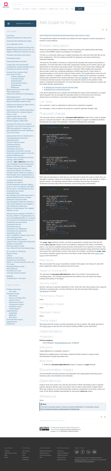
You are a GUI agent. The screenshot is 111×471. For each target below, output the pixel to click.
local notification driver (15, 44)
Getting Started (44, 453)
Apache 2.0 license (80, 459)
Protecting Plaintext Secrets (17, 61)
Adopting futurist (13, 140)
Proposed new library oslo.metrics (19, 55)
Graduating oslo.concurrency (17, 222)
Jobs (23, 455)
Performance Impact (16, 302)
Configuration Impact (16, 304)
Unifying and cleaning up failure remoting (21, 104)
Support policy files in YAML (16, 116)
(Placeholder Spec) (13, 58)
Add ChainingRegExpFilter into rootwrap (21, 218)
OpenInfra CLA (61, 459)
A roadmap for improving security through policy (61, 87)
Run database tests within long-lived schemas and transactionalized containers (35, 195)
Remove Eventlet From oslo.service (19, 38)
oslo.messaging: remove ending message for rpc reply (26, 164)
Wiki (41, 457)
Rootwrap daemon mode (15, 246)
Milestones (12, 315)
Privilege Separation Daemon (17, 168)
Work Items (13, 317)
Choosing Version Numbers (16, 273)
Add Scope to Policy (14, 74)
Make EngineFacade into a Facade (19, 197)
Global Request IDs (13, 97)
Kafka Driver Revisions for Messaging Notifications (24, 94)
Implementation (16, 81)
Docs (67, 9)
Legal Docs (60, 451)
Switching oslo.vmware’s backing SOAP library (23, 47)
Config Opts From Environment (18, 65)
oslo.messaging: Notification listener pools (21, 202)
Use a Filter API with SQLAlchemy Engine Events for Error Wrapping (30, 248)
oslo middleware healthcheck (17, 206)
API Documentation (45, 455)
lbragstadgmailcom (63, 343)
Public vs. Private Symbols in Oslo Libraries (22, 262)
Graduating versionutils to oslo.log (19, 151)
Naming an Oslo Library (15, 258)
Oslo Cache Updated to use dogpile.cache (22, 204)
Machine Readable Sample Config (19, 101)
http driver (10, 35)
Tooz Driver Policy (13, 132)
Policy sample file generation (17, 118)
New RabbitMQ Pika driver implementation (22, 130)
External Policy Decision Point (17, 72)
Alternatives (13, 296)
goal (62, 55)
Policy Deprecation (13, 92)
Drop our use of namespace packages (20, 187)
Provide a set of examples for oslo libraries (22, 157)
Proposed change (17, 79)
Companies (25, 457)
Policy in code (12, 114)
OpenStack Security (11, 453)
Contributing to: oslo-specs (16, 278)
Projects (7, 451)
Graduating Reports (14, 147)
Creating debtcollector (15, 180)
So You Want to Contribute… (17, 251)
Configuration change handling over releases (22, 67)
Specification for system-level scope (57, 89)
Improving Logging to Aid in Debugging (21, 99)
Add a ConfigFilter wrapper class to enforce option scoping (28, 235)
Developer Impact (15, 306)
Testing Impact (14, 309)
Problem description (18, 76)
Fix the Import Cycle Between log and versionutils (24, 189)
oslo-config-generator (14, 237)
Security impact (14, 300)
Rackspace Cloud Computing (85, 461)
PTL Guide (10, 264)
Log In (80, 9)
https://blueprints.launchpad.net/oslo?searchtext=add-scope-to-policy (65, 35)
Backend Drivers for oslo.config (18, 89)
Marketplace (53, 9)
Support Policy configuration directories (21, 242)
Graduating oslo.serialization (17, 231)
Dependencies (16, 85)
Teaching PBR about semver (17, 239)
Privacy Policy (61, 457)
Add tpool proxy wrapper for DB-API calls (21, 213)
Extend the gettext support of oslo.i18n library (23, 153)
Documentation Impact (19, 83)
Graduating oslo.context (15, 191)
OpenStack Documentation (23, 23)
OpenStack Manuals (46, 451)
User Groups (26, 451)
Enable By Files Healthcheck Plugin (19, 41)
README (10, 276)
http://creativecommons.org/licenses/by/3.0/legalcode (60, 409)
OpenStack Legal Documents (69, 431)
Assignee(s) (13, 313)
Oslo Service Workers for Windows (19, 170)
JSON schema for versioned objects (19, 112)
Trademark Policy (62, 455)
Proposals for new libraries (16, 260)
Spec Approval (12, 268)
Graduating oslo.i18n (14, 224)
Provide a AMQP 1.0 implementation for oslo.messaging (26, 216)
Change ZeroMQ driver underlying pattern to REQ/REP (26, 177)
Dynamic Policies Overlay (16, 142)
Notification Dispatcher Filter (17, 199)
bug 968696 (83, 77)
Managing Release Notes (15, 266)
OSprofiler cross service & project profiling (22, 126)
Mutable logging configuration (17, 121)
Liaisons (9, 256)
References (15, 87)
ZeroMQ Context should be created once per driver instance (28, 172)
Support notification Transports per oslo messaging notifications (29, 52)
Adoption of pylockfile (14, 244)
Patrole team (46, 326)
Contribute (25, 459)
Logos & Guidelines (63, 453)
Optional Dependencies (15, 155)
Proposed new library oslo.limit (17, 69)
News (6, 457)
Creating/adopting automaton (17, 138)
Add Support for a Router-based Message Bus (23, 110)
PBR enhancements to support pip (19, 128)
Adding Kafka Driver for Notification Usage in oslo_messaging (28, 136)
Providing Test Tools (14, 271)
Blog (62, 9)
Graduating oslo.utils (14, 233)
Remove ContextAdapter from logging (20, 208)
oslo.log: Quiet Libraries (15, 159)
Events (33, 9)
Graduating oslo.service (15, 149)
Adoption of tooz (13, 210)
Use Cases (25, 9)
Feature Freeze (12, 253)
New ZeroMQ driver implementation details (22, 175)
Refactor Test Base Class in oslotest (19, 166)
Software (16, 9)
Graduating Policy (13, 193)
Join (71, 9)
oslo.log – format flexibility (22, 162)
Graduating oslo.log (13, 226)
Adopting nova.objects (15, 182)
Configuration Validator (15, 107)
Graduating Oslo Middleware (17, 229)
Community (43, 9)
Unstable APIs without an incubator (19, 124)
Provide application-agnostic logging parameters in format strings (30, 184)
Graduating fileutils (13, 144)
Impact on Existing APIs (17, 298)
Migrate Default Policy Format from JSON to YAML (24, 49)
